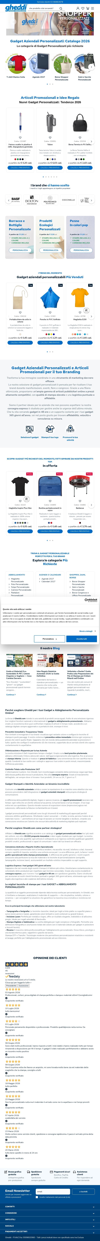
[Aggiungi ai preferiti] (20, 137)
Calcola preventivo (20, 168)
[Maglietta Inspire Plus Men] (27, 499)
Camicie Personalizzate (21, 590)
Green (9, 657)
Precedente (11, 985)
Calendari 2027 (48, 581)
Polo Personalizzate (19, 584)
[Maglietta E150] (86, 311)
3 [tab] (52, 84)
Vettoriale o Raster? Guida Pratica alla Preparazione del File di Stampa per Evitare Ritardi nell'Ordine (80, 675)
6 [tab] (56, 177)
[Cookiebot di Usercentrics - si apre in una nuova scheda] (86, 600)
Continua (10, 694)
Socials (9, 1226)
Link (68, 1197)
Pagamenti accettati (16, 1231)
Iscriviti (83, 1191)
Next (91, 67)
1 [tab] (47, 84)
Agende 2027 (48, 579)
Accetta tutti (81, 639)
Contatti (10, 1206)
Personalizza (48, 639)
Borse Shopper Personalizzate (78, 583)
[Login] (77, 8)
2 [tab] (50, 84)
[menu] (92, 8)
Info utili (10, 1219)
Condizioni (11, 1213)
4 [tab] (51, 177)
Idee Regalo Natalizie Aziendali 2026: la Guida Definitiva (48, 673)
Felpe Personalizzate (20, 587)
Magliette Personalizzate (17, 580)
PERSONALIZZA (20, 250)
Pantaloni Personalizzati (17, 594)
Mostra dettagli (86, 631)
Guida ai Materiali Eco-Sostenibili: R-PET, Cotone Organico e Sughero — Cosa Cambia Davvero (18, 675)
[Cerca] (61, 8)
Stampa (71, 657)
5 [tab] (54, 177)
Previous (8, 67)
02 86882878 (56, 2)
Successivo (23, 985)
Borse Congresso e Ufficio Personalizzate (81, 594)
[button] (12, 20)
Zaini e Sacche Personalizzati (78, 588)
